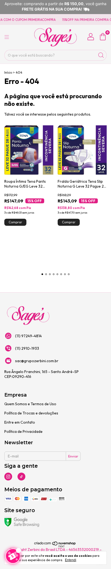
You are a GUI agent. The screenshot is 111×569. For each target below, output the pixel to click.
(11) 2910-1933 (27, 348)
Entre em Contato (19, 422)
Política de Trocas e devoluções (31, 413)
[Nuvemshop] (55, 546)
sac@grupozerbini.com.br (36, 360)
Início (8, 72)
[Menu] (6, 37)
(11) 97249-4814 (28, 335)
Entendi (70, 560)
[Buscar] (101, 55)
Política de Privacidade (23, 431)
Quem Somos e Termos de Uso (30, 403)
